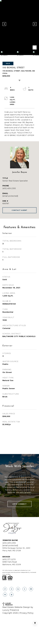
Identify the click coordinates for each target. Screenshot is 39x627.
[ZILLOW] (12, 595)
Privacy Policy (27, 613)
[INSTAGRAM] (12, 589)
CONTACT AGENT (19, 210)
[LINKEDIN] (18, 589)
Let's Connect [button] (19, 504)
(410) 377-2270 (9, 559)
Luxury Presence (10, 610)
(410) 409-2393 (9, 188)
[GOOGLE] (5, 595)
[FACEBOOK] (5, 589)
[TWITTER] (24, 589)
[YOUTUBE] (31, 589)
